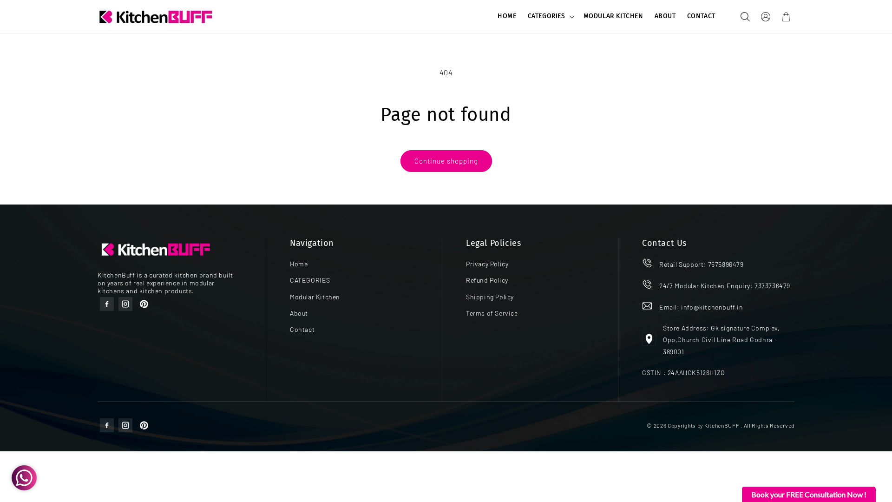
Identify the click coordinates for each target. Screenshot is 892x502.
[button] (550, 16)
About (299, 313)
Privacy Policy (487, 264)
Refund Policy (487, 280)
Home (299, 264)
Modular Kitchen (315, 297)
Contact (302, 329)
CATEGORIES (546, 16)
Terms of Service (492, 313)
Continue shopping (446, 161)
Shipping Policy (490, 297)
